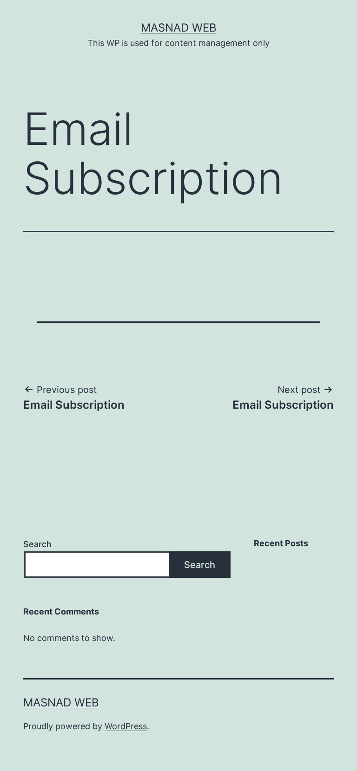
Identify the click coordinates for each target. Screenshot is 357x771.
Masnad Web (179, 27)
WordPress (126, 726)
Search (37, 544)
